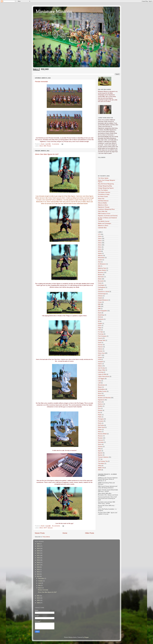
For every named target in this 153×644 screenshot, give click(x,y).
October (40, 580)
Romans (100, 436)
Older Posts (89, 533)
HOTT (45, 527)
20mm (100, 240)
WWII (99, 469)
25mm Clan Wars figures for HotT (47, 154)
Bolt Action (101, 276)
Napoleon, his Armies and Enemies (108, 215)
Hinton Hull (101, 198)
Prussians (101, 421)
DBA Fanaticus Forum (104, 213)
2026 (38, 543)
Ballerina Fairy (102, 268)
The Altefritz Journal (103, 221)
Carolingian (101, 285)
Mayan (100, 387)
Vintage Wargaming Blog (105, 186)
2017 (38, 564)
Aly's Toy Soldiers (103, 190)
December (41, 578)
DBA (45, 146)
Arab (99, 262)
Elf (98, 321)
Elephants (101, 319)
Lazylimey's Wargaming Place (106, 209)
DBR (99, 308)
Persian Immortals (41, 81)
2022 (38, 553)
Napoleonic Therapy (103, 207)
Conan (100, 302)
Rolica (99, 431)
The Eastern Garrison (104, 192)
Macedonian (101, 385)
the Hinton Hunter (103, 196)
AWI (99, 266)
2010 (38, 598)
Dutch (99, 312)
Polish (99, 416)
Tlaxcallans (101, 463)
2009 (38, 600)
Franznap (100, 334)
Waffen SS (101, 467)
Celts (99, 289)
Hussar (100, 357)
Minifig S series (102, 391)
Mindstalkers (101, 389)
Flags (99, 327)
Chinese (100, 295)
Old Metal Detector (103, 200)
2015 (38, 569)
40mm (100, 247)
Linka (99, 380)
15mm (100, 238)
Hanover (100, 346)
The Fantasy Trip (103, 461)
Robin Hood (101, 427)
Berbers (100, 274)
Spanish (100, 453)
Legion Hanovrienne (103, 376)
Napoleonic (101, 399)
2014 (38, 571)
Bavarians (101, 272)
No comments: (56, 526)
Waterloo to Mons (103, 205)
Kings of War (101, 370)
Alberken (100, 255)
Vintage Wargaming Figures (106, 188)
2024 (38, 548)
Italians (100, 366)
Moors (100, 393)
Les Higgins (101, 378)
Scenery (100, 446)
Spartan (100, 455)
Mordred (100, 395)
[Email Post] (62, 144)
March (40, 588)
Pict (99, 412)
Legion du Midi (102, 374)
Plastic (100, 414)
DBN (99, 306)
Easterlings (101, 315)
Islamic (100, 363)
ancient (100, 259)
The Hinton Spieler (103, 178)
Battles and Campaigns (104, 223)
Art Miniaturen (102, 264)
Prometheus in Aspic (103, 194)
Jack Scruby (101, 368)
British (99, 279)
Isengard (100, 361)
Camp (99, 283)
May (39, 585)
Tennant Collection (103, 457)
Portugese (101, 419)
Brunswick (101, 281)
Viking (99, 465)
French (100, 338)
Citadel (100, 298)
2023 (38, 550)
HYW (99, 359)
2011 (38, 595)
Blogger (86, 637)
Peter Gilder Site (102, 211)
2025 (38, 546)
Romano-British (102, 433)
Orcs (99, 408)
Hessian (100, 351)
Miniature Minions (54, 12)
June (39, 583)
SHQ (99, 448)
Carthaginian (101, 287)
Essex (99, 325)
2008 (38, 602)
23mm (100, 242)
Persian (49, 146)
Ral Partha (101, 425)
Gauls (99, 342)
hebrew (100, 349)
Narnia (100, 402)
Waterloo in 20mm (103, 225)
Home (65, 533)
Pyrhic (99, 423)
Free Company (102, 336)
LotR (99, 383)
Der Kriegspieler (102, 310)
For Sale (100, 332)
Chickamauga (102, 293)
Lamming (100, 372)
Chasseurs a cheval (103, 291)
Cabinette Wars (102, 227)
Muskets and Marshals (104, 397)
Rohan (100, 429)
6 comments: (56, 144)
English (100, 323)
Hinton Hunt (101, 353)
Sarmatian (101, 442)
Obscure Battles (102, 203)
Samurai (50, 527)
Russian (100, 438)
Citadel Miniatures (103, 300)
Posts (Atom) (46, 536)
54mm (100, 249)
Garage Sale (101, 340)
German (100, 344)
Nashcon (100, 404)
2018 (38, 562)
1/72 (99, 234)
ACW (99, 251)
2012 (38, 576)
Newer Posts (40, 533)
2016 (38, 567)
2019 (38, 560)
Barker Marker (102, 270)
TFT (99, 459)
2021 (38, 555)
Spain (99, 450)
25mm (41, 146)
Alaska (100, 253)
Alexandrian (101, 257)
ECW (99, 317)
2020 (38, 557)
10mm (100, 236)
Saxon (100, 444)
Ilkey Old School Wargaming (106, 183)
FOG (99, 329)
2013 (38, 574)
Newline (100, 406)
